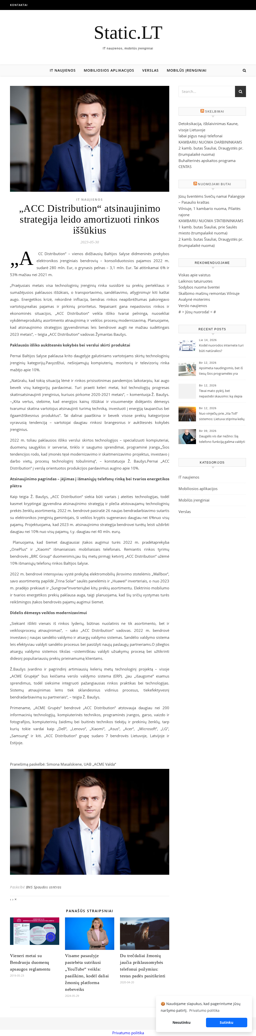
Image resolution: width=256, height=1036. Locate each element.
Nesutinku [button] (181, 1022)
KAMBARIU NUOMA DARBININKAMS (210, 142)
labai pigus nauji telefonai (200, 135)
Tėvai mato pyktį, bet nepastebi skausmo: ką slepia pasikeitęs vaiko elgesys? (220, 393)
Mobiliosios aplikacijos (109, 70)
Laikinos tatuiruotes (195, 281)
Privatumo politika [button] (204, 1010)
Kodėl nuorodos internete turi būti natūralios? (221, 348)
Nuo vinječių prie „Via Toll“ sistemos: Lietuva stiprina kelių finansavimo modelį (221, 416)
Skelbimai (214, 111)
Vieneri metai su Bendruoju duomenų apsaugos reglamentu (30, 962)
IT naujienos (63, 70)
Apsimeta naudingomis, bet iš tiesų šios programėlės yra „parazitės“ (221, 371)
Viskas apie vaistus (194, 274)
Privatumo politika (128, 1032)
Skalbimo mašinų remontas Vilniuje (209, 293)
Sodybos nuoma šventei (199, 287)
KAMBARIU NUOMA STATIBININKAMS (210, 220)
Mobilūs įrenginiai (186, 70)
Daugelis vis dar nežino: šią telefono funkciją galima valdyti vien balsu (222, 439)
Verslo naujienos (192, 305)
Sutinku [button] (226, 1022)
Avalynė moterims (194, 299)
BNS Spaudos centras (44, 887)
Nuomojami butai (214, 184)
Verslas (150, 70)
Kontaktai (19, 5)
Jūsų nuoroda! (197, 311)
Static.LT (128, 32)
